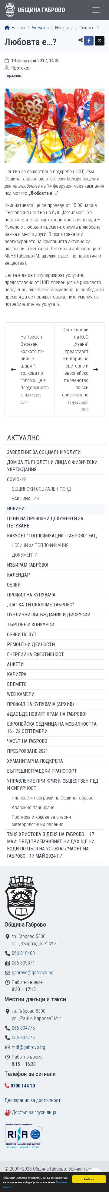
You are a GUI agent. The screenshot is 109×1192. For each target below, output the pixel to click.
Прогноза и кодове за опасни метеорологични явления (41, 820)
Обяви (14, 585)
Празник (14, 75)
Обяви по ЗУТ (22, 634)
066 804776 (23, 1037)
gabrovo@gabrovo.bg (32, 972)
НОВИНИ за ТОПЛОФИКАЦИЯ (40, 545)
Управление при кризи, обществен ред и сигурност (52, 784)
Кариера (16, 674)
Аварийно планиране (33, 807)
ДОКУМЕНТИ (24, 555)
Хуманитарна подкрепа (35, 761)
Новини (62, 27)
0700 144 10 (23, 1086)
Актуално (40, 27)
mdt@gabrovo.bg (28, 1047)
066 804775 (23, 1028)
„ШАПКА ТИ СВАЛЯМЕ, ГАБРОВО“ (40, 605)
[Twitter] (99, 40)
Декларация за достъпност (33, 1100)
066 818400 (23, 953)
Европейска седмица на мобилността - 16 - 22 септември (53, 727)
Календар (18, 575)
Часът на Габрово (27, 741)
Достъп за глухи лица (34, 1112)
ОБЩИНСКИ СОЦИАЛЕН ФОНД (41, 489)
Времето (17, 684)
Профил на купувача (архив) (40, 704)
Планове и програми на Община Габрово (53, 798)
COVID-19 (16, 479)
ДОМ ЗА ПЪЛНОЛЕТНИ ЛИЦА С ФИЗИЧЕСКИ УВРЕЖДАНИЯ (52, 465)
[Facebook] (89, 40)
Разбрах (89, 1179)
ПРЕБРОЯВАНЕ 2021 (27, 751)
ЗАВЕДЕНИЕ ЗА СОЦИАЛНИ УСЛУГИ (44, 452)
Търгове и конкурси (30, 624)
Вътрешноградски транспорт (42, 771)
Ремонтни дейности (31, 644)
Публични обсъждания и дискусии (48, 615)
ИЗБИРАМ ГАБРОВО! (27, 565)
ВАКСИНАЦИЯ (25, 499)
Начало (18, 27)
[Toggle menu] (96, 10)
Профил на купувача (31, 595)
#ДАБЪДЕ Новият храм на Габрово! (46, 714)
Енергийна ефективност (35, 654)
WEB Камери (21, 694)
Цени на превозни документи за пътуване (45, 522)
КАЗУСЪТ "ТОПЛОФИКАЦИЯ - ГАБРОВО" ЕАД (52, 536)
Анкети (15, 664)
